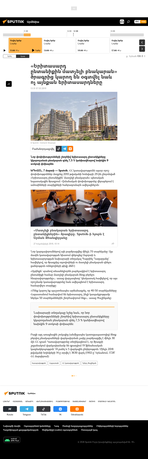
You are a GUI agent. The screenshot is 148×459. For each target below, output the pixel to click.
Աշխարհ (29, 401)
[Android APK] (12, 440)
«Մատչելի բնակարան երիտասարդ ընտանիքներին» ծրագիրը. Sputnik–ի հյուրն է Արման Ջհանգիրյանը (69, 234)
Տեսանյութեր (79, 401)
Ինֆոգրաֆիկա (63, 401)
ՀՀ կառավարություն (70, 363)
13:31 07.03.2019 (38, 88)
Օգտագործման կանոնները (37, 426)
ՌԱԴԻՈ (92, 401)
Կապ (56, 426)
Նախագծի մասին (11, 426)
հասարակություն (39, 363)
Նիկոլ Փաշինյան (89, 363)
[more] (113, 243)
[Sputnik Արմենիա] (14, 24)
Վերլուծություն (44, 401)
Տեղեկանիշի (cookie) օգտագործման (59, 429)
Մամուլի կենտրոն (106, 401)
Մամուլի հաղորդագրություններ (77, 426)
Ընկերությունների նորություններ (112, 426)
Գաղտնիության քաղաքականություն (20, 429)
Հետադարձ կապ (89, 429)
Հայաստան (54, 363)
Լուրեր (13, 43)
